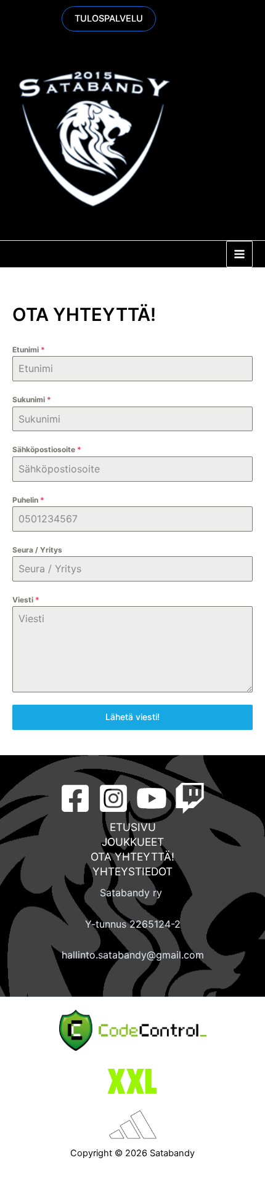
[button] (109, 18)
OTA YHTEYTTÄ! (132, 856)
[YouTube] (151, 798)
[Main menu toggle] (239, 254)
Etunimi (28, 349)
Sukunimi (31, 399)
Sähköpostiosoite (46, 449)
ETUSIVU (133, 826)
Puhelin (28, 499)
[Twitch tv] (189, 798)
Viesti (25, 599)
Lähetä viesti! (132, 716)
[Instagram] (113, 798)
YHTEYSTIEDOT (132, 871)
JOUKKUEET (133, 841)
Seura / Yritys (37, 549)
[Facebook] (75, 798)
